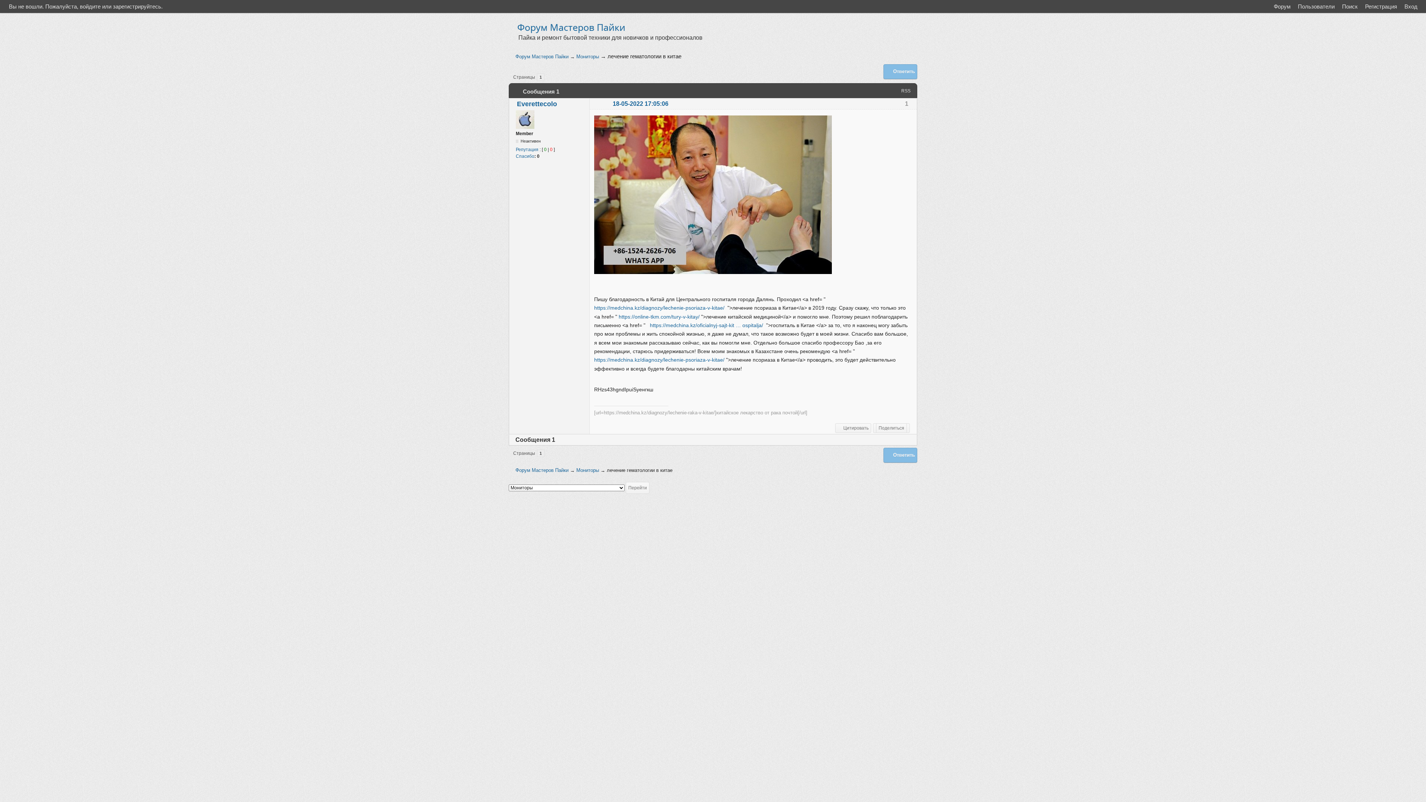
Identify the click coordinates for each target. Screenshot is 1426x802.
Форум (1282, 6)
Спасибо (525, 156)
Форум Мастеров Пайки (571, 27)
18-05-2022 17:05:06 (640, 104)
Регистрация (1381, 6)
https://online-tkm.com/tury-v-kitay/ (659, 317)
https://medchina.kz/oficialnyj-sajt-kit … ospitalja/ (706, 325)
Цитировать (856, 428)
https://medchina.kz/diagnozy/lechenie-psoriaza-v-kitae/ (659, 308)
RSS (906, 91)
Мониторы (587, 56)
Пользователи (1316, 6)
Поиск (1350, 6)
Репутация (527, 149)
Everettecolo (537, 104)
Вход (1410, 6)
